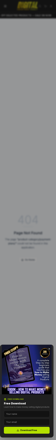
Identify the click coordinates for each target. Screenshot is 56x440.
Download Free (28, 430)
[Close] (49, 349)
